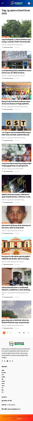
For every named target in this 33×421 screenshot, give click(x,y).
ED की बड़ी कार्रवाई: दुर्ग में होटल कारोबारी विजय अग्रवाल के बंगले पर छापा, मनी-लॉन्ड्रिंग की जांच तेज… (16, 72)
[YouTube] (7, 361)
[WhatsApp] (12, 361)
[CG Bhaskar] (16, 3)
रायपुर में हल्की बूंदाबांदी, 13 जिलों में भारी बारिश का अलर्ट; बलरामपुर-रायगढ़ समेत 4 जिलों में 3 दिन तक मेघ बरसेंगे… (16, 41)
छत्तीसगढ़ (3, 36)
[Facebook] (2, 361)
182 (24, 332)
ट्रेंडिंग (8, 36)
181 (19, 332)
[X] (5, 361)
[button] (3, 3)
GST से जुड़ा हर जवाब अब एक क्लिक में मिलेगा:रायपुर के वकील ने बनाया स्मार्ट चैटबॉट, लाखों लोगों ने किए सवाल (16, 134)
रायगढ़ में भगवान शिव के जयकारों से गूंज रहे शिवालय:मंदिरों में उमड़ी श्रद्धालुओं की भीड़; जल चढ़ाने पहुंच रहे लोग (16, 165)
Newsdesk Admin (8, 47)
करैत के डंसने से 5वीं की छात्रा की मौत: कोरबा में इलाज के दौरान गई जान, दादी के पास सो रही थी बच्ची (16, 227)
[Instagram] (10, 361)
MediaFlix (19, 418)
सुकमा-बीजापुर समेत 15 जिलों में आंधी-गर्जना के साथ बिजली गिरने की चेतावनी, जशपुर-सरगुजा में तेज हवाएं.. (16, 321)
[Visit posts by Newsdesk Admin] (2, 47)
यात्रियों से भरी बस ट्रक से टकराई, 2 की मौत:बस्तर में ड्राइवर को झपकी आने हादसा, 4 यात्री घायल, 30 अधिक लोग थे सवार (16, 196)
